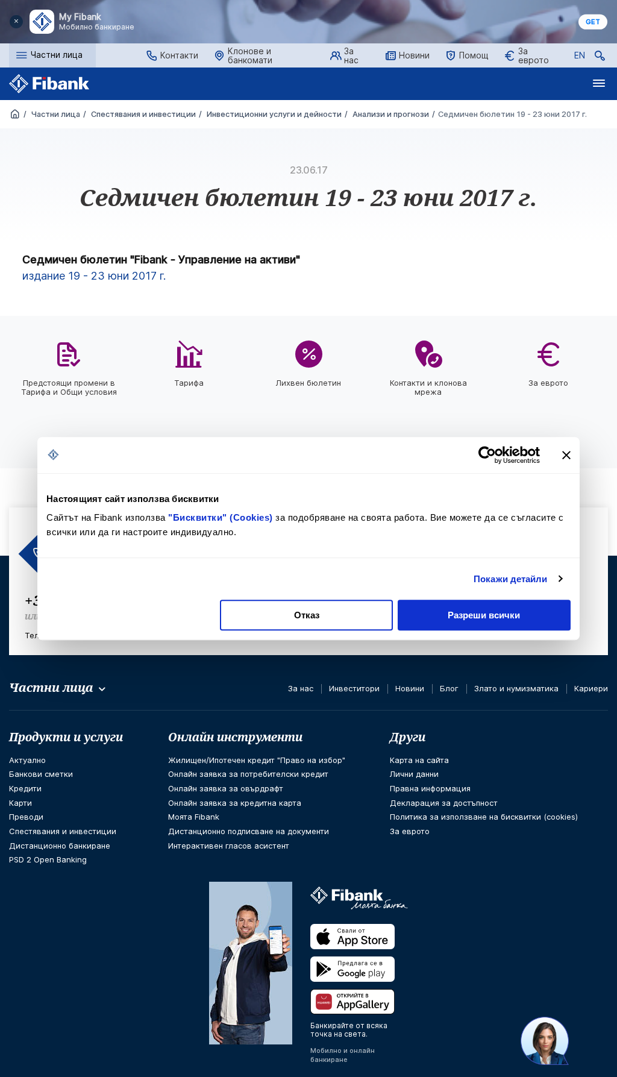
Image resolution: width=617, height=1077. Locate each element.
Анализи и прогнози (390, 114)
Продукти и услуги (66, 737)
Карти (20, 803)
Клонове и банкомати (250, 56)
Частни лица (55, 114)
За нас (351, 56)
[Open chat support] (545, 1041)
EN (579, 57)
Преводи (26, 816)
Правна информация (430, 788)
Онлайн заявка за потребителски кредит (248, 774)
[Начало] (15, 115)
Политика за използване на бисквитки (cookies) (484, 816)
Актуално (27, 760)
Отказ (306, 615)
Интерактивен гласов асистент (228, 845)
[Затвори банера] (566, 455)
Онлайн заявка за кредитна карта (234, 803)
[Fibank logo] (49, 83)
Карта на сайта (419, 760)
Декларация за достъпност (444, 803)
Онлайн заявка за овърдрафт (225, 788)
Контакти (179, 55)
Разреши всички (484, 615)
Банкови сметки (41, 774)
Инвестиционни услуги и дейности (273, 114)
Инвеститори (354, 688)
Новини (414, 55)
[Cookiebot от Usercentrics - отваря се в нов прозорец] (487, 455)
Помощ (474, 55)
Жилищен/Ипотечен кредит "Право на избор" (256, 760)
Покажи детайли (510, 579)
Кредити (25, 788)
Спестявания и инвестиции (142, 114)
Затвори (16, 21)
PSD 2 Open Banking (48, 859)
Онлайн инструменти (235, 737)
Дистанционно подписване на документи (248, 831)
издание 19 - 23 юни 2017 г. (94, 275)
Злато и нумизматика (516, 688)
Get (593, 21)
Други (407, 737)
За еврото (533, 56)
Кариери (591, 688)
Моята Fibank (193, 816)
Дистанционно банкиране (59, 845)
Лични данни (414, 774)
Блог (449, 688)
